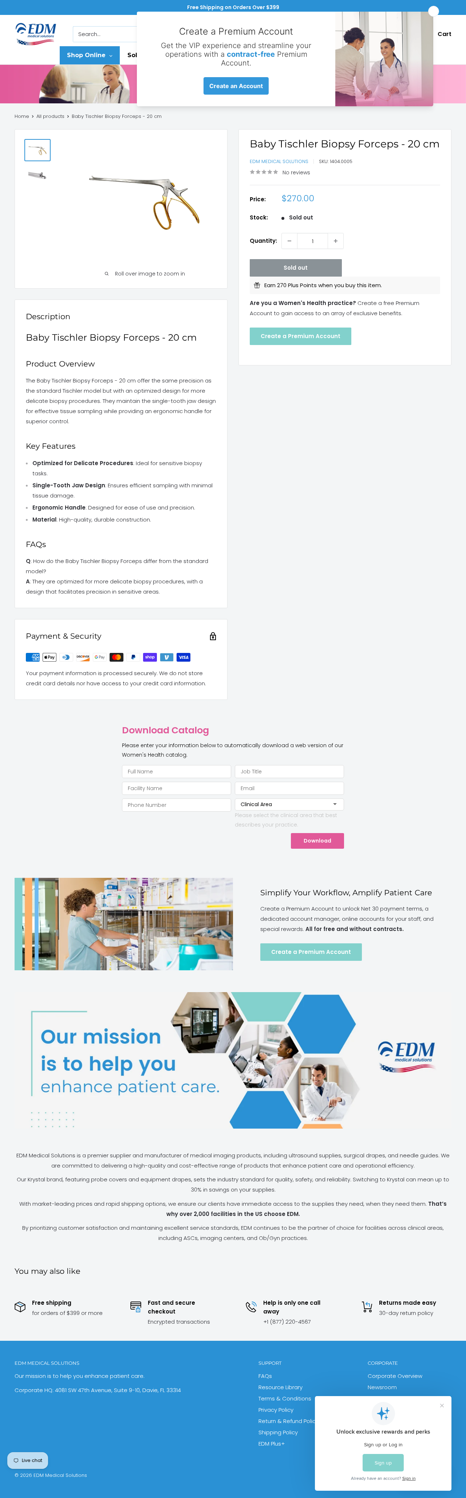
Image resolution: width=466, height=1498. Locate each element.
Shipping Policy (278, 1432)
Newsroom (382, 1387)
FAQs (265, 1376)
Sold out (296, 268)
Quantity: (263, 241)
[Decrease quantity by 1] (289, 241)
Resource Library (280, 1387)
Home (22, 116)
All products (50, 116)
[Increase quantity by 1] (335, 241)
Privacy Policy (275, 1410)
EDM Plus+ (271, 1443)
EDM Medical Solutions (279, 161)
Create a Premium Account (300, 336)
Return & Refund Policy (288, 1421)
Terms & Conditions (284, 1398)
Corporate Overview (395, 1376)
